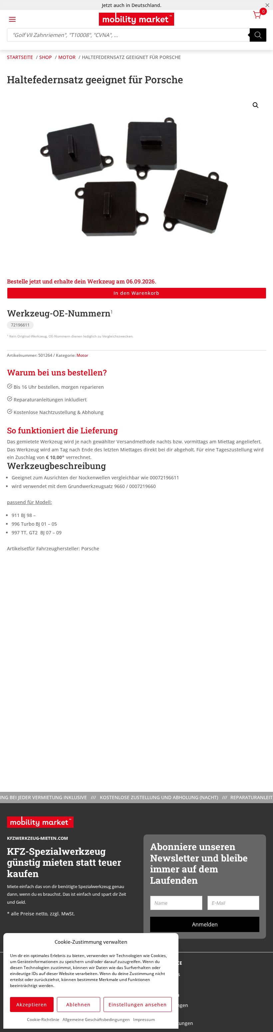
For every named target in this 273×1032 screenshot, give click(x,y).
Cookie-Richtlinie (43, 1019)
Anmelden (205, 924)
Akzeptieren (31, 1004)
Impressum (144, 1019)
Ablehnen (78, 1004)
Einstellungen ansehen (138, 1004)
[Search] (258, 35)
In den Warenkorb (136, 293)
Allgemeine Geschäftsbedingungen (96, 1019)
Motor (82, 355)
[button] (256, 105)
